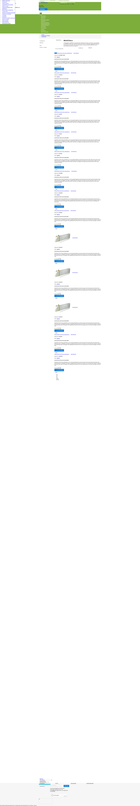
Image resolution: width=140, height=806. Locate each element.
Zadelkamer (4, 8)
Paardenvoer (4, 2)
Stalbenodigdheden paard (7, 7)
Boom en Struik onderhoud (7, 10)
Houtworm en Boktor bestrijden (8, 18)
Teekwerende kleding (6, 23)
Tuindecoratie (5, 11)
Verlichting (4, 16)
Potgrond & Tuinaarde (6, 14)
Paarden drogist (5, 3)
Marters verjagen (5, 19)
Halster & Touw (5, 6)
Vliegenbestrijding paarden (7, 4)
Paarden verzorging (6, 0)
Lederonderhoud (5, 22)
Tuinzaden (4, 15)
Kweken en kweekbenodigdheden (8, 12)
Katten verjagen (5, 20)
